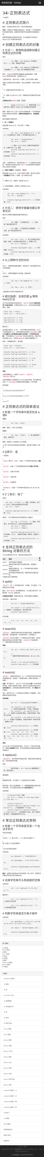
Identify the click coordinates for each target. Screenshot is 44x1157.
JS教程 (4, 960)
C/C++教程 (5, 954)
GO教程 (4, 956)
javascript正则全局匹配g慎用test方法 (15, 396)
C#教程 (4, 952)
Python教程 (6, 950)
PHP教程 (5, 967)
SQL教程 (5, 958)
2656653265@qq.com (29, 1149)
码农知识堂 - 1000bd (11, 3)
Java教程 (5, 948)
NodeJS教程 (6, 964)
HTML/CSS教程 (7, 962)
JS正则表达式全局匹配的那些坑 (12, 390)
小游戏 (24, 1146)
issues (4, 401)
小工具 (19, 1146)
